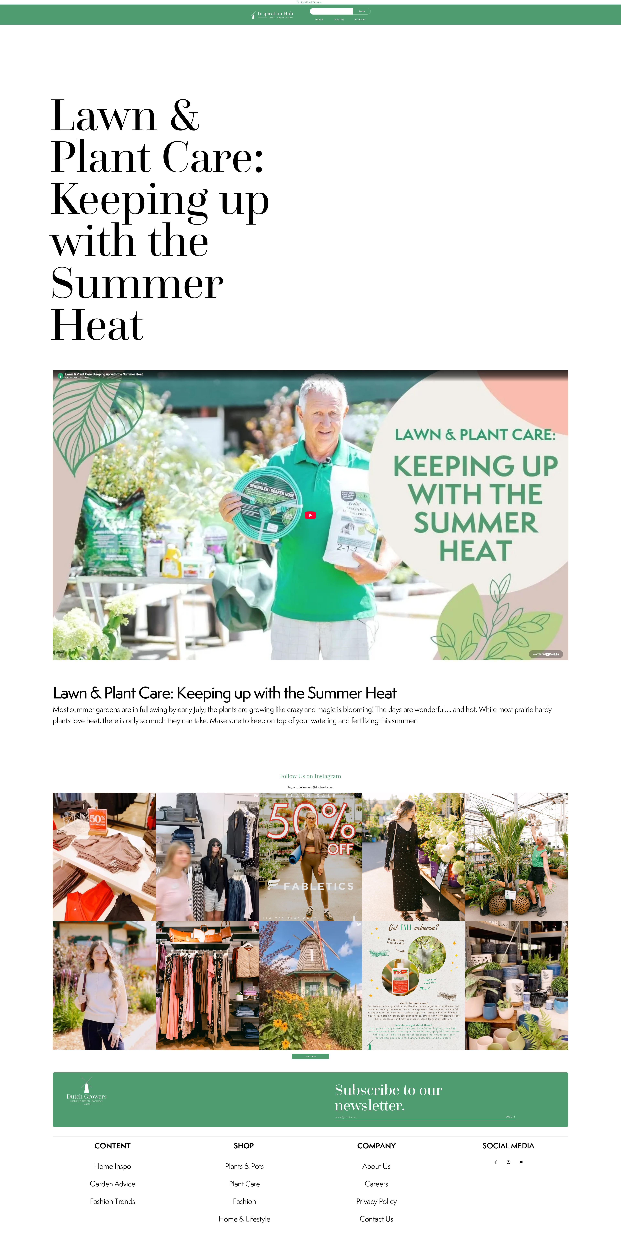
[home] (272, 14)
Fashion (360, 19)
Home (319, 19)
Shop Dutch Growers (311, 2)
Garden (339, 19)
